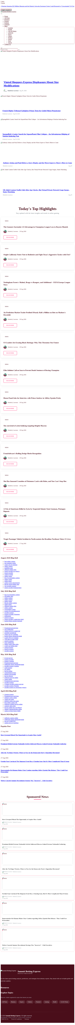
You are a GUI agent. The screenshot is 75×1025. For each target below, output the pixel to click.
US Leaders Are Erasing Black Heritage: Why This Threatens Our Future (31, 343)
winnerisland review (10, 672)
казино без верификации (12, 611)
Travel (10, 42)
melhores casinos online (11, 718)
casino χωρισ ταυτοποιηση (12, 583)
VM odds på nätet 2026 (11, 639)
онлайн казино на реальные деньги (15, 687)
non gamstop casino (10, 563)
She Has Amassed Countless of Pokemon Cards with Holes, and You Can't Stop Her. (35, 481)
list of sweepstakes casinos (12, 578)
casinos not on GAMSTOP (12, 631)
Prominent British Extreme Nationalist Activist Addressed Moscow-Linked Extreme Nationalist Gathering (33, 744)
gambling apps (8, 568)
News (10, 34)
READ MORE (10, 237)
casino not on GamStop (11, 634)
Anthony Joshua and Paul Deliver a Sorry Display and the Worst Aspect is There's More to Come (37, 163)
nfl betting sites (8, 596)
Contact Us (7, 44)
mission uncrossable (10, 674)
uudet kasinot (8, 668)
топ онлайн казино (10, 586)
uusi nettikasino (8, 629)
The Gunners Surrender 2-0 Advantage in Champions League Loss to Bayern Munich (35, 227)
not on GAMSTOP (10, 721)
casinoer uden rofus (10, 706)
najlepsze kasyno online (11, 677)
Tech (9, 41)
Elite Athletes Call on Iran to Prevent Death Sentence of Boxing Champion (31, 370)
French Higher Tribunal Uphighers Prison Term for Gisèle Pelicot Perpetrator (32, 111)
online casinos (8, 566)
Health (10, 29)
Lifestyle (10, 33)
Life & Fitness (12, 31)
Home (6, 16)
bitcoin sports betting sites (11, 584)
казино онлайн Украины (12, 614)
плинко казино (9, 694)
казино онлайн (9, 659)
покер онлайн (8, 573)
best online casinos (9, 561)
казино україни (9, 661)
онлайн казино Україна (11, 686)
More (6, 26)
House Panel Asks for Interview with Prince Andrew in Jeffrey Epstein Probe (32, 398)
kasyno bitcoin (8, 676)
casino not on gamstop (10, 565)
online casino (8, 576)
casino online (8, 679)
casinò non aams (9, 699)
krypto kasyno (8, 658)
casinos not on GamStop (11, 723)
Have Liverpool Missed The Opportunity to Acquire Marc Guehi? (21, 735)
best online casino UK (10, 702)
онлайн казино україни (11, 666)
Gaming (10, 28)
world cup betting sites (10, 646)
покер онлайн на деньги (11, 571)
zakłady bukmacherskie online (13, 709)
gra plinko (7, 669)
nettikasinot (7, 616)
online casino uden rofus (11, 644)
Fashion (6, 23)
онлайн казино (9, 612)
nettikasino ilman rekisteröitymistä (14, 664)
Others (10, 36)
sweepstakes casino (10, 609)
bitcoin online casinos (10, 603)
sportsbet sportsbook (10, 633)
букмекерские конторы (11, 681)
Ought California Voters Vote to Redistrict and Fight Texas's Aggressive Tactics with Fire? (36, 255)
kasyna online (8, 671)
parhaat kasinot (8, 647)
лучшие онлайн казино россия (13, 684)
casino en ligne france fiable (12, 711)
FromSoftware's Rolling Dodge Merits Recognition (22, 453)
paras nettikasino (9, 642)
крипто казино (9, 617)
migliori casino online (10, 698)
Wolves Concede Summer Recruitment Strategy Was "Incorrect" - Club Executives (26, 780)
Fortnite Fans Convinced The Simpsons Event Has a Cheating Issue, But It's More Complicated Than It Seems (35, 761)
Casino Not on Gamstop (11, 638)
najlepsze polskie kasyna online (13, 704)
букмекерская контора (11, 628)
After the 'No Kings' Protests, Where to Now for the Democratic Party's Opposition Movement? (30, 752)
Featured (6, 24)
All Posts (7, 18)
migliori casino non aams (11, 701)
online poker (8, 581)
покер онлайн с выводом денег (14, 619)
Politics (10, 38)
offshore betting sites (10, 569)
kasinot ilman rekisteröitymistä (13, 636)
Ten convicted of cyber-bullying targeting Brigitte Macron (25, 426)
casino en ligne (8, 574)
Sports (10, 39)
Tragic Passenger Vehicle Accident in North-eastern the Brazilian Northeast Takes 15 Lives (37, 539)
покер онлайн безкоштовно (12, 587)
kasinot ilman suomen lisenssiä (13, 621)
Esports (6, 21)
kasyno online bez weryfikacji (13, 707)
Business (7, 19)
